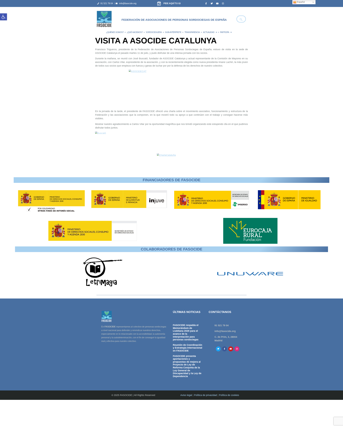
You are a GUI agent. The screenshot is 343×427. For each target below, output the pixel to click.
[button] (3, 16)
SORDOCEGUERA (154, 32)
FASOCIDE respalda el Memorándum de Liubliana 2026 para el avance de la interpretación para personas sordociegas (185, 332)
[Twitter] (212, 3)
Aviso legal (186, 395)
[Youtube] (217, 3)
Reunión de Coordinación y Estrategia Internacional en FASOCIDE (187, 348)
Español (300, 2)
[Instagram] (223, 3)
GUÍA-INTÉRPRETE (173, 32)
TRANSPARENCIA (192, 32)
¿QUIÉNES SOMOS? (115, 32)
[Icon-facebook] (206, 3)
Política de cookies (229, 395)
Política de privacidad (205, 395)
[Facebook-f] (224, 348)
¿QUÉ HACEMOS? (135, 32)
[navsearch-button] (241, 19)
